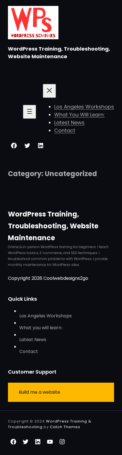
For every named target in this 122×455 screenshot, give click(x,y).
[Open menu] (29, 112)
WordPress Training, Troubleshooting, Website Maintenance (53, 225)
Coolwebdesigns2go (65, 278)
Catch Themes (65, 427)
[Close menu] (49, 91)
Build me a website (39, 392)
